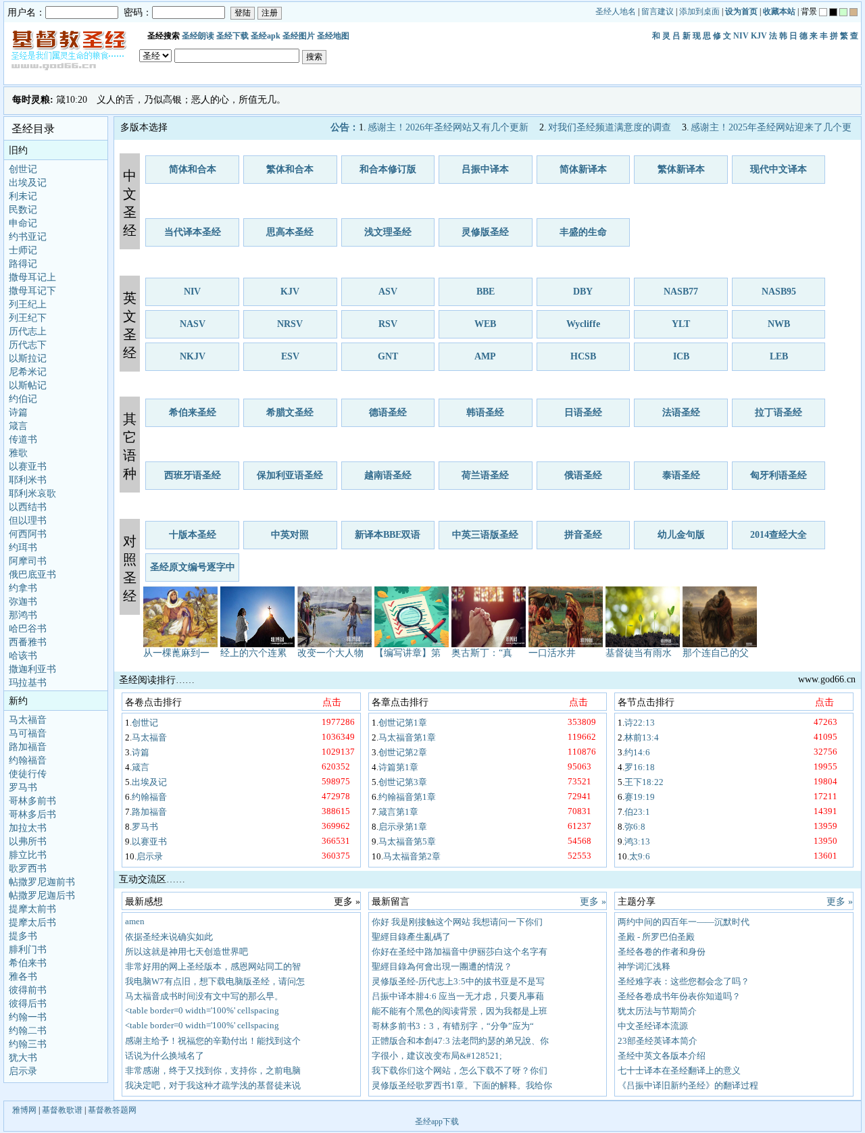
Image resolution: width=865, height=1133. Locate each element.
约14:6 (637, 752)
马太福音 (28, 720)
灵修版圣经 (485, 232)
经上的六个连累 (253, 653)
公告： (344, 127)
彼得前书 (28, 990)
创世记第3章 (402, 782)
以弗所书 (28, 841)
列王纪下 (28, 318)
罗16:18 (639, 767)
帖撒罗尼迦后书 (42, 895)
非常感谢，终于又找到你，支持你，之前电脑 (213, 1070)
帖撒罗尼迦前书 (42, 882)
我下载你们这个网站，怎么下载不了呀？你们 (459, 1070)
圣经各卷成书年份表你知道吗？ (679, 996)
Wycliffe (583, 324)
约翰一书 (28, 1017)
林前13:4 (641, 737)
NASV (192, 324)
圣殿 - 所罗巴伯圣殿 (656, 937)
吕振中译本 (485, 169)
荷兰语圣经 (485, 475)
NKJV (192, 356)
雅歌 (18, 453)
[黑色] (833, 12)
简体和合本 (192, 169)
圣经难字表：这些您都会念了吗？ (683, 981)
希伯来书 (28, 963)
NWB (779, 324)
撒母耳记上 (32, 277)
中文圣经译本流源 (653, 1026)
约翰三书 (28, 1044)
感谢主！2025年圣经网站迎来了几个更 (771, 127)
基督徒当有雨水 (639, 653)
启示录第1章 (402, 827)
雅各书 (23, 977)
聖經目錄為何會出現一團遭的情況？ (442, 966)
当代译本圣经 (192, 232)
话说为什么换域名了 (164, 1056)
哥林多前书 (32, 801)
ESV (290, 356)
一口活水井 (552, 653)
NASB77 (681, 291)
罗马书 (23, 787)
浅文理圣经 (388, 232)
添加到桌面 (699, 11)
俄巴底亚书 (32, 575)
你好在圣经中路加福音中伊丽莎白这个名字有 (459, 952)
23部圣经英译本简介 (657, 1041)
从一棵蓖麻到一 (176, 653)
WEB (485, 324)
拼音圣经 (583, 535)
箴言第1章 (398, 812)
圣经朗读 (198, 36)
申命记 (23, 223)
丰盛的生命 (583, 232)
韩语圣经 (485, 412)
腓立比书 (28, 855)
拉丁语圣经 (778, 412)
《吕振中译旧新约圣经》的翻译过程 (688, 1085)
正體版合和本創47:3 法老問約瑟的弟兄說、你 (460, 1041)
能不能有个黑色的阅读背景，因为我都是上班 (459, 1011)
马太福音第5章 (407, 841)
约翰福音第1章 (407, 797)
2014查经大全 (778, 535)
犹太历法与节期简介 (657, 1011)
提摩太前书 (32, 909)
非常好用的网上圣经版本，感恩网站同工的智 (213, 966)
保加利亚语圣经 (290, 475)
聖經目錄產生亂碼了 (411, 937)
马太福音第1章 (407, 737)
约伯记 (23, 399)
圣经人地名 (615, 11)
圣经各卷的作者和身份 (662, 952)
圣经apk (265, 36)
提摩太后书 (32, 922)
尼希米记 (28, 372)
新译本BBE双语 (387, 535)
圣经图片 (298, 36)
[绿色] (843, 12)
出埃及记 (28, 183)
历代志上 (28, 331)
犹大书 (23, 1058)
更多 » (593, 902)
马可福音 (28, 733)
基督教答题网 (112, 1110)
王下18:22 (644, 782)
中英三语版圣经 (485, 535)
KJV (759, 36)
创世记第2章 (402, 752)
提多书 (23, 936)
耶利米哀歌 (32, 493)
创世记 (23, 169)
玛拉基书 (28, 683)
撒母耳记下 (32, 291)
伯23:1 (637, 812)
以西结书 (28, 507)
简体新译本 (583, 169)
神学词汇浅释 (644, 966)
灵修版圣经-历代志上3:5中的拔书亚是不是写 (458, 981)
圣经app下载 (437, 1121)
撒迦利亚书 (32, 669)
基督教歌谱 (62, 1110)
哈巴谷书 (28, 629)
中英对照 (290, 535)
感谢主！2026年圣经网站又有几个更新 (448, 127)
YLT (681, 324)
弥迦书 (23, 602)
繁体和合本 (290, 169)
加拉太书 (28, 828)
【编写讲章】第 (407, 653)
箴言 (18, 426)
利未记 (23, 196)
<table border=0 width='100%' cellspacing (202, 1010)
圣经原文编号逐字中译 (192, 572)
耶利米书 (28, 480)
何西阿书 (28, 534)
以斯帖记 (28, 385)
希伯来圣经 (192, 412)
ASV (387, 291)
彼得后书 (28, 1004)
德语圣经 (388, 412)
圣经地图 (333, 36)
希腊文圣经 (290, 412)
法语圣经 (681, 412)
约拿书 (23, 588)
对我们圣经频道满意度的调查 (609, 127)
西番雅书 (28, 642)
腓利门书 (28, 950)
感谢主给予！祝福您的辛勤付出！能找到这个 (213, 1041)
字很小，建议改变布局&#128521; (437, 1056)
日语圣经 (583, 412)
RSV (387, 324)
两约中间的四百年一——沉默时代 (683, 922)
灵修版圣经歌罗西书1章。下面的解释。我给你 (462, 1085)
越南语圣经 (388, 475)
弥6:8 (634, 827)
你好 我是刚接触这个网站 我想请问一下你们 (457, 922)
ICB (681, 356)
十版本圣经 (192, 535)
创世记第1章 (402, 722)
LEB (779, 356)
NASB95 (779, 291)
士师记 (23, 250)
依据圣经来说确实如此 (169, 937)
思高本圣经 (290, 232)
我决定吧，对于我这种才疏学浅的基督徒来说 (213, 1085)
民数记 (23, 210)
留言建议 (657, 11)
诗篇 (18, 412)
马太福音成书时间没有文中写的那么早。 (204, 996)
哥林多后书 (32, 814)
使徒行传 (28, 774)
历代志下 (28, 345)
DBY (583, 291)
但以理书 (28, 520)
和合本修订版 (388, 169)
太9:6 (639, 856)
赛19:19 (639, 797)
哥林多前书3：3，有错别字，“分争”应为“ (453, 1026)
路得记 (23, 264)
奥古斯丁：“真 (481, 653)
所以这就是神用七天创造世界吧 (186, 952)
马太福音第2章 (412, 856)
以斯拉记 (28, 358)
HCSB (583, 356)
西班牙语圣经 (192, 475)
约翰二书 (28, 1031)
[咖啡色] (853, 12)
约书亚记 (28, 237)
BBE (485, 291)
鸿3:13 (637, 841)
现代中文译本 (778, 169)
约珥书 (23, 548)
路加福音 (28, 747)
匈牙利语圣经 (778, 475)
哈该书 (23, 656)
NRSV (290, 324)
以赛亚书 (28, 466)
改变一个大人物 (330, 653)
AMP (485, 356)
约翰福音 (28, 760)
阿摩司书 (28, 561)
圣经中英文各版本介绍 (662, 1056)
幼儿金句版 (681, 535)
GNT (388, 356)
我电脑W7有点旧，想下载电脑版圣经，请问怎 (215, 981)
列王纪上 (28, 304)
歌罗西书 (28, 868)
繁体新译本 (681, 169)
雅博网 (24, 1110)
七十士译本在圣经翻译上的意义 (679, 1070)
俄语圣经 (583, 475)
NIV (741, 36)
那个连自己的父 (716, 653)
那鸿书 (23, 615)
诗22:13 (639, 722)
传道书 (23, 439)
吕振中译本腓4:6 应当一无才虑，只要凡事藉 (458, 996)
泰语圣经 (681, 475)
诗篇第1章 (398, 767)
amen (135, 921)
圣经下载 (232, 36)
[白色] (823, 12)
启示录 (23, 1071)
